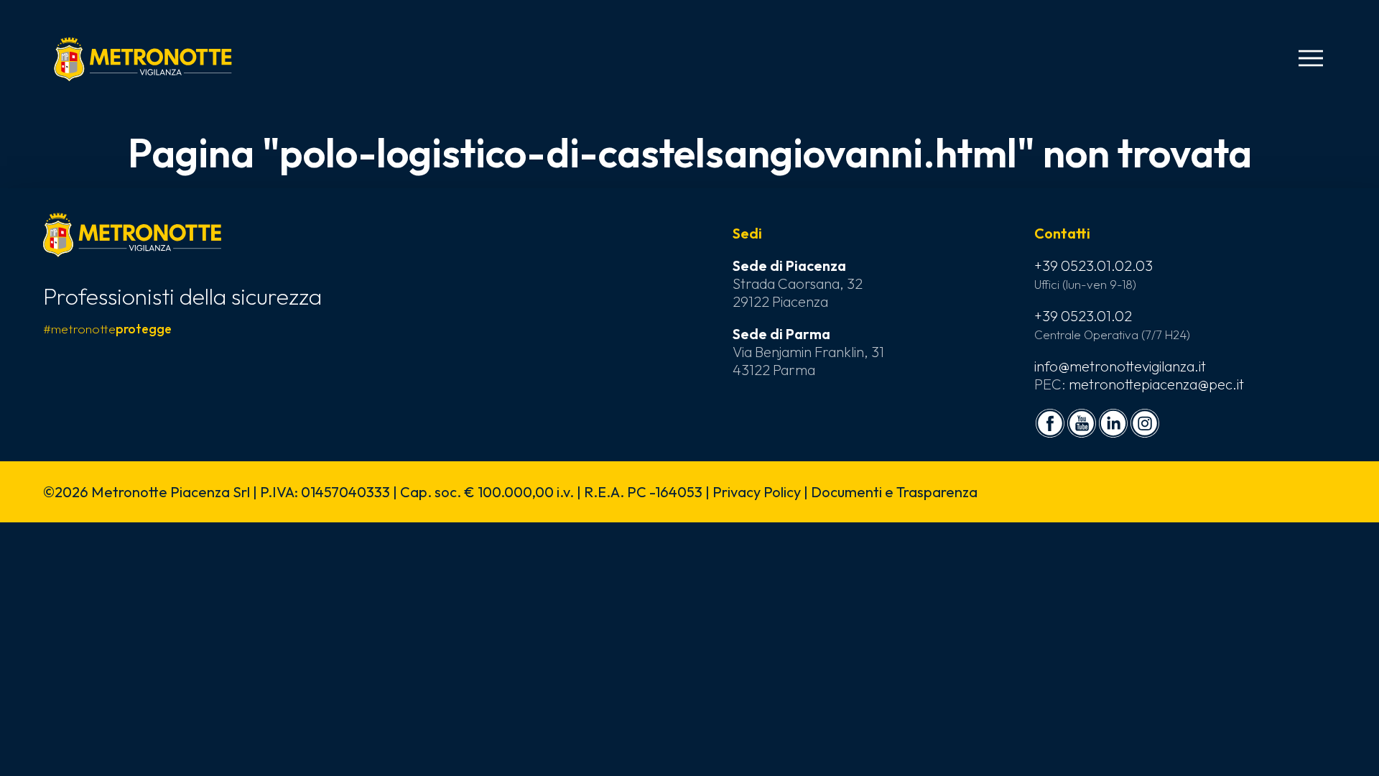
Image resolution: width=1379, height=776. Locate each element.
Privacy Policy (756, 492)
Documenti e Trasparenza (894, 492)
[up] (34, 741)
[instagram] (1144, 423)
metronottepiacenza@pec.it (1156, 384)
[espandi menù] (1311, 58)
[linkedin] (1113, 423)
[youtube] (1081, 423)
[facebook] (1050, 423)
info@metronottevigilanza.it (1120, 366)
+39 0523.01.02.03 (1093, 265)
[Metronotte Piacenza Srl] (143, 59)
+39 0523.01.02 (1083, 316)
